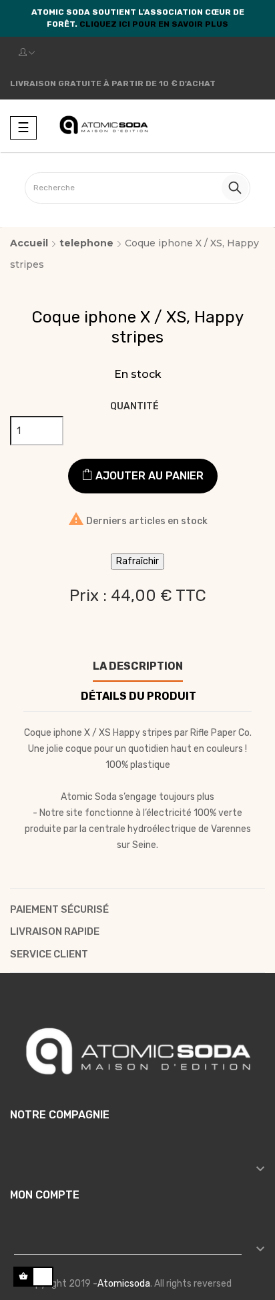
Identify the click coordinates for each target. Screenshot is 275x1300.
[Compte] (26, 53)
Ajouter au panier (148, 475)
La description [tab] (138, 666)
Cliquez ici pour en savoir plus (153, 24)
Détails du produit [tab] (138, 696)
